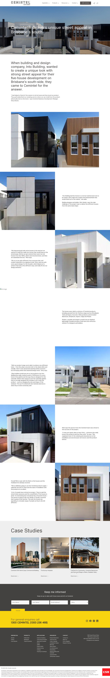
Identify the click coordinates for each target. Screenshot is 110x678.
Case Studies (14, 641)
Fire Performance (54, 648)
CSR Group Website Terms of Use (91, 638)
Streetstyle (26, 639)
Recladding (52, 649)
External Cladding (41, 637)
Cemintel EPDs (53, 654)
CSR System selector (55, 656)
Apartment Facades (41, 641)
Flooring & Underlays (42, 651)
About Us (65, 639)
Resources (65, 3)
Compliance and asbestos (93, 640)
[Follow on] (87, 621)
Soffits (38, 644)
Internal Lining (40, 648)
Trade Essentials (28, 641)
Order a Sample (53, 641)
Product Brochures (54, 637)
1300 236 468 (39, 622)
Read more (14, 576)
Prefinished (26, 637)
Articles (12, 637)
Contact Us (65, 637)
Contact (74, 3)
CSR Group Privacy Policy (93, 635)
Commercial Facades (42, 639)
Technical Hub (53, 639)
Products (54, 3)
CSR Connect (85, 3)
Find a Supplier (66, 641)
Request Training (67, 642)
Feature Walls (40, 646)
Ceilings (39, 649)
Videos (12, 639)
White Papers (53, 646)
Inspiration (45, 3)
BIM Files (52, 644)
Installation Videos (54, 642)
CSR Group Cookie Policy (93, 636)
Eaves (38, 642)
